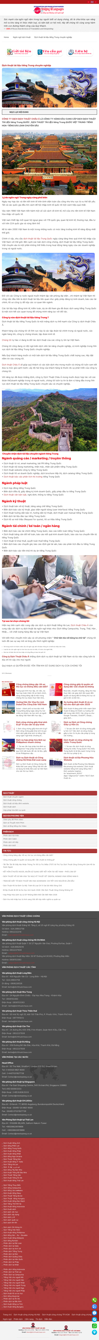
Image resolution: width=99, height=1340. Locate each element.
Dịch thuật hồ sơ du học (13, 1293)
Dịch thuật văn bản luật (15, 494)
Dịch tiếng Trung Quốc (12, 1148)
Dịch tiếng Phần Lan (11, 1146)
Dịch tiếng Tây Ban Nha (12, 1170)
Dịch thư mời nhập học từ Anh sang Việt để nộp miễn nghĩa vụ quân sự (31, 899)
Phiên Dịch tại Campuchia (13, 1275)
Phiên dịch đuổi (9, 845)
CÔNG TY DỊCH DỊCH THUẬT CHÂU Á (21, 119)
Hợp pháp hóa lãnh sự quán (14, 810)
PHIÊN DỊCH (8, 832)
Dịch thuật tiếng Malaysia (13, 1238)
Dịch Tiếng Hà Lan (10, 1164)
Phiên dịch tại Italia (10, 1246)
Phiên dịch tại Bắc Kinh (12, 1301)
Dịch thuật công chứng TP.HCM (56, 1314)
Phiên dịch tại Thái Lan (12, 1272)
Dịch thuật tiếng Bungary (13, 1307)
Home (6, 37)
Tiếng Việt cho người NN (13, 1277)
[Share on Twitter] (48, 678)
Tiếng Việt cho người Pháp (14, 1291)
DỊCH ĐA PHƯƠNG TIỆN (13, 816)
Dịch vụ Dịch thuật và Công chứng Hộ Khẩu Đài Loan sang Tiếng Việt (31, 759)
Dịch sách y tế (9, 1217)
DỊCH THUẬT (8, 793)
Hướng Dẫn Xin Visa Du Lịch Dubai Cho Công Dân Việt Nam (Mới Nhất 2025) (31, 704)
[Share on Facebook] (45, 678)
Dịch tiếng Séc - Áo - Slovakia (15, 1235)
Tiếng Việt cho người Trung (14, 1285)
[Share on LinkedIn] (56, 678)
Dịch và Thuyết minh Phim (13, 823)
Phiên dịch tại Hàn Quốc (13, 1259)
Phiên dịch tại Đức (10, 1254)
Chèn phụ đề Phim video (13, 819)
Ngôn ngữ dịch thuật (22, 37)
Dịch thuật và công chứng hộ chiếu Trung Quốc (78, 741)
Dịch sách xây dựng (11, 1214)
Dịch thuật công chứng (12, 800)
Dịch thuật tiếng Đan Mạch (14, 1201)
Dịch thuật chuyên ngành (13, 797)
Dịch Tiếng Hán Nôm (11, 1230)
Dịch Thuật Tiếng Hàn (12, 1175)
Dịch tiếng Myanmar (11, 1296)
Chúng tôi (6, 340)
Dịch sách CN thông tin (12, 1227)
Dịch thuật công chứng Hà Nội (27, 1314)
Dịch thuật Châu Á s (11, 364)
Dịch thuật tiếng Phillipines (14, 1232)
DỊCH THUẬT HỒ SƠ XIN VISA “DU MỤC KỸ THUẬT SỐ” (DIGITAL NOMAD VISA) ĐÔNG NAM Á (40, 876)
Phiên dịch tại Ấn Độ (11, 1299)
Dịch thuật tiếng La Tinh (13, 1304)
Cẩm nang (29, 1319)
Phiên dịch (18, 1319)
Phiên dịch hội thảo (11, 835)
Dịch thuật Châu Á (80, 625)
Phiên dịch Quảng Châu (12, 1257)
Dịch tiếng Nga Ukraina (12, 1156)
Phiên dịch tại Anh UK (12, 1249)
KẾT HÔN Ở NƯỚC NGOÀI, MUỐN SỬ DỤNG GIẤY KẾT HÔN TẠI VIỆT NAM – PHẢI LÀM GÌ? (39, 872)
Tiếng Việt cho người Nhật (14, 1283)
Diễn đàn (48, 1319)
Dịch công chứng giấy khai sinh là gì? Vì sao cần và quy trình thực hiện (31, 724)
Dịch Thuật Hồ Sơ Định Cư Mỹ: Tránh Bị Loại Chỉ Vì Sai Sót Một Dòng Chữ (32, 885)
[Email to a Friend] (51, 678)
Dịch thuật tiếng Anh (11, 1143)
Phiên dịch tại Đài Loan (12, 1243)
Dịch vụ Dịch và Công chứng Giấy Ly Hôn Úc (78, 723)
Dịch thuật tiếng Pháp (12, 1151)
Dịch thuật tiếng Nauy (12, 1193)
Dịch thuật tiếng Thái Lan (13, 1180)
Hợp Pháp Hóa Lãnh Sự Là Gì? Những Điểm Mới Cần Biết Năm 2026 (30, 895)
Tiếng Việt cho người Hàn (13, 1280)
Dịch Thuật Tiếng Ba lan (12, 1196)
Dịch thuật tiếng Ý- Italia (13, 1162)
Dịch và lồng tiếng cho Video (14, 826)
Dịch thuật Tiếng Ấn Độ (12, 1178)
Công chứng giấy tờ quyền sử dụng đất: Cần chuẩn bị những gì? (79, 686)
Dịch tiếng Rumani (10, 1241)
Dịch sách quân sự (10, 1220)
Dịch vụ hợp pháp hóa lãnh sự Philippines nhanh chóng (31, 741)
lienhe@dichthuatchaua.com (20, 987)
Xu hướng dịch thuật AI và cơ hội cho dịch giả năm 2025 (78, 703)
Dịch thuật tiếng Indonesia (14, 1206)
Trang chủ (7, 1314)
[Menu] (3, 10)
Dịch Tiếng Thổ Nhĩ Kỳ (12, 1204)
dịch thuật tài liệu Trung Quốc (37, 238)
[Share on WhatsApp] (42, 678)
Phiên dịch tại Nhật (11, 1265)
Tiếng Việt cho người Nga (13, 1288)
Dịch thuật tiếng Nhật (12, 1154)
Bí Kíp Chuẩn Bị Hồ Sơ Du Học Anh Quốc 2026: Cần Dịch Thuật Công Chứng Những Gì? (38, 890)
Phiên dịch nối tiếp (10, 842)
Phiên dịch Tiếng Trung (12, 1251)
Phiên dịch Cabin (10, 839)
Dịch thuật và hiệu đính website (16, 803)
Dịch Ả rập (8, 1167)
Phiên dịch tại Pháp (11, 1262)
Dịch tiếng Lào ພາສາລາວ (13, 1190)
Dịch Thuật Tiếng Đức (12, 1159)
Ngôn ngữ (7, 1319)
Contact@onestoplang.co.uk (20, 1077)
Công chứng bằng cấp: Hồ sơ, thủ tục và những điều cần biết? (32, 685)
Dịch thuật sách (9, 807)
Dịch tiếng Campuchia (12, 1188)
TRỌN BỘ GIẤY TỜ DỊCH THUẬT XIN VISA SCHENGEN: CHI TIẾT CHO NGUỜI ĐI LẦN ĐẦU (38, 881)
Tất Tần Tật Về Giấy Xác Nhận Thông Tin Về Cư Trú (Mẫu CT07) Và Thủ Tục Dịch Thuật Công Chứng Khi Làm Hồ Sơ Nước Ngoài (49, 865)
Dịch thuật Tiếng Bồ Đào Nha (15, 1172)
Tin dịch (39, 1319)
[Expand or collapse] (7, 112)
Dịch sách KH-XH (10, 1223)
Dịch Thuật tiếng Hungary (14, 1198)
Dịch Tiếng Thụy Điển (12, 1185)
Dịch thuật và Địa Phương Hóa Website (78, 758)
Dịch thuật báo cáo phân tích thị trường (23, 476)
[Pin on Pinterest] (54, 678)
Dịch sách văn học (10, 1212)
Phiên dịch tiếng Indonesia (14, 1269)
